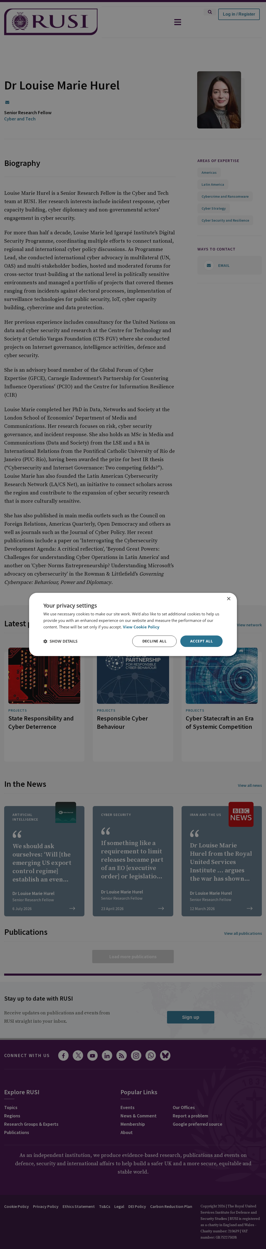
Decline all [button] (154, 641)
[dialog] (133, 624)
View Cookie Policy (141, 626)
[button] (60, 641)
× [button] (228, 599)
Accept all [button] (201, 641)
